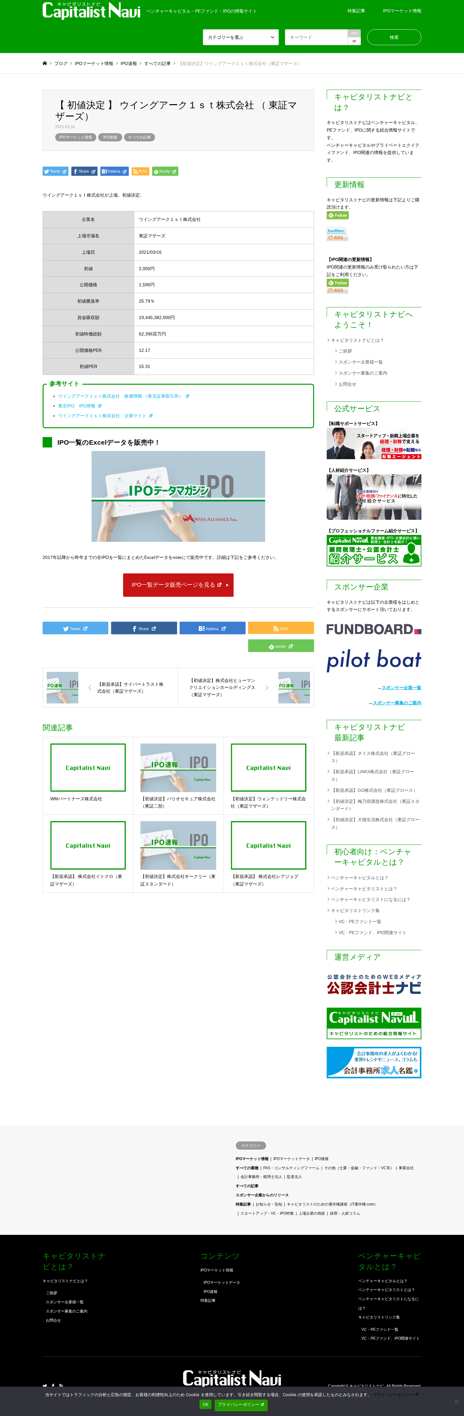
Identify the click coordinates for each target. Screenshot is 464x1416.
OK (206, 1404)
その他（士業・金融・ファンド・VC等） (359, 1168)
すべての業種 (247, 1168)
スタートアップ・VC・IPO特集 (267, 1213)
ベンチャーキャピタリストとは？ (364, 888)
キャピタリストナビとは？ (357, 340)
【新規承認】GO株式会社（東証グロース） (374, 790)
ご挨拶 (345, 350)
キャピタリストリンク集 (355, 910)
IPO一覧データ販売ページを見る (173, 585)
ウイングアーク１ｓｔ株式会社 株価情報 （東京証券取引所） (121, 396)
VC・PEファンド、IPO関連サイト (373, 932)
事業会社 (406, 1168)
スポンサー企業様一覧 (361, 361)
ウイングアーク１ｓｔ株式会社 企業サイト (103, 415)
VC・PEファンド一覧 (360, 921)
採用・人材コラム (345, 1213)
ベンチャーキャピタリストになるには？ (371, 899)
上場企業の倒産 (312, 1213)
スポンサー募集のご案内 (363, 373)
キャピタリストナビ (366, 1386)
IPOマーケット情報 (402, 10)
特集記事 (356, 10)
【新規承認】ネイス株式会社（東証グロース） (373, 757)
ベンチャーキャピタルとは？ (360, 877)
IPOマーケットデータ (291, 1159)
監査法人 (294, 1177)
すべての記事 (139, 137)
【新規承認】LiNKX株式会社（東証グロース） (372, 775)
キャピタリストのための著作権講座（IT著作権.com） (332, 1204)
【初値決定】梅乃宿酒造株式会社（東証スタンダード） (375, 805)
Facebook (53, 1386)
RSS (61, 1386)
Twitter (45, 1386)
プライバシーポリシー (393, 1394)
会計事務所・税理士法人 (261, 1177)
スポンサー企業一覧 (401, 687)
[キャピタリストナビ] (232, 1383)
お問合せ (347, 384)
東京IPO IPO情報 (77, 405)
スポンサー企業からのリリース (262, 1195)
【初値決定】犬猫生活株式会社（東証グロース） (375, 823)
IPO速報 (110, 137)
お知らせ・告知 (269, 1204)
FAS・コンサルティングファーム (291, 1168)
